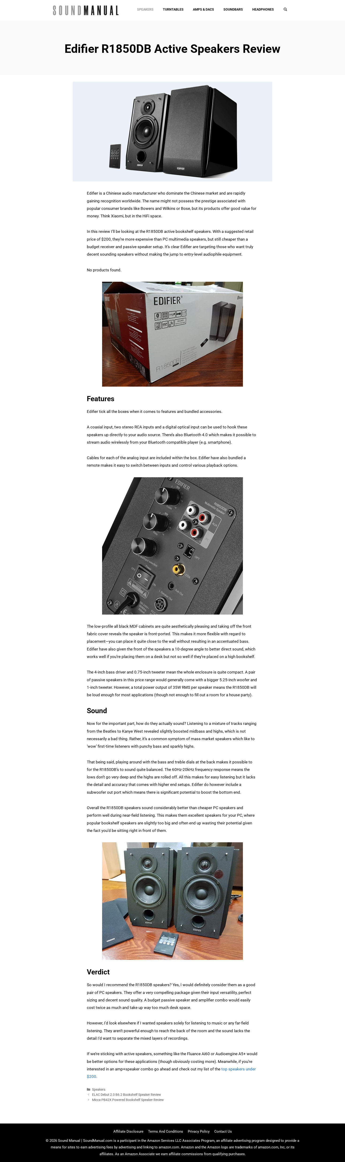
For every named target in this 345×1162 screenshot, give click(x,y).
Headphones (263, 9)
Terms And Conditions (165, 1131)
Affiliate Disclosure (128, 1131)
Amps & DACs (203, 9)
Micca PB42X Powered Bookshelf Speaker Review (128, 1100)
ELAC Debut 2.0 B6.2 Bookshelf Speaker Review (126, 1095)
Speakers (145, 9)
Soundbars (233, 9)
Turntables (173, 9)
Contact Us (223, 1131)
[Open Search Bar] (285, 9)
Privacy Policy (199, 1131)
